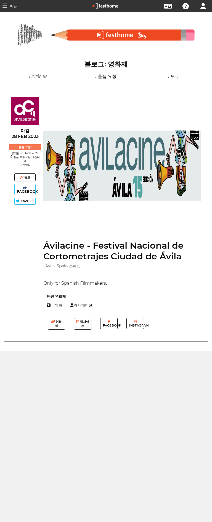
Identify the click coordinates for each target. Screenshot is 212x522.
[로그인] (203, 6)
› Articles (38, 76)
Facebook (26, 191)
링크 (26, 177)
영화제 (58, 324)
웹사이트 (84, 324)
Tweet (27, 201)
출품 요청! (25, 147)
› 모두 (173, 76)
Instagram (136, 325)
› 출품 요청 (105, 76)
